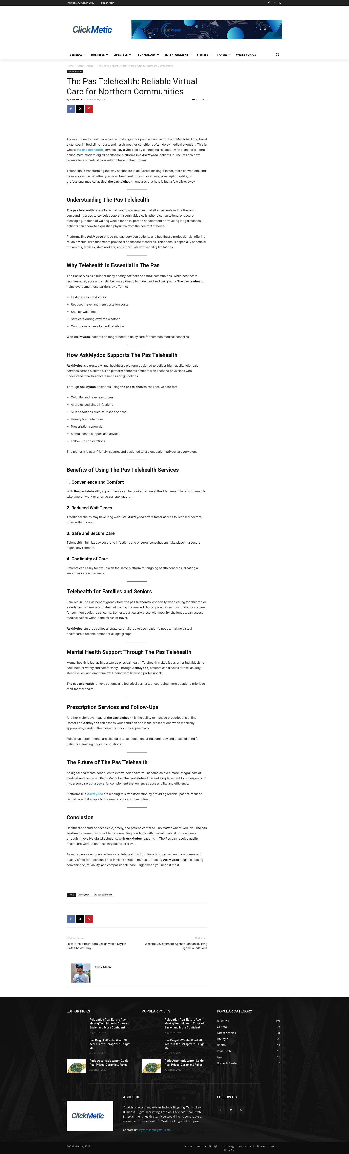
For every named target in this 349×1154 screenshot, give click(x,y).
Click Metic (76, 99)
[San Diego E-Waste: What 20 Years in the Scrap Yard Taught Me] (76, 1045)
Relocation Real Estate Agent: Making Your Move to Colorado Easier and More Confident (109, 1023)
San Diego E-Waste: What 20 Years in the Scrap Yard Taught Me (109, 1044)
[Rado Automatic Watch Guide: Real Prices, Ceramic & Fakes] (76, 1066)
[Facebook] (269, 3)
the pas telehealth (103, 894)
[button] (277, 55)
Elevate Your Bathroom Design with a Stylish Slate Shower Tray (96, 946)
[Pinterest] (274, 3)
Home (70, 65)
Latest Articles (85, 65)
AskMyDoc (83, 894)
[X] (280, 3)
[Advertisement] (137, 126)
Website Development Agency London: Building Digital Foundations (176, 946)
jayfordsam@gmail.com (155, 1130)
